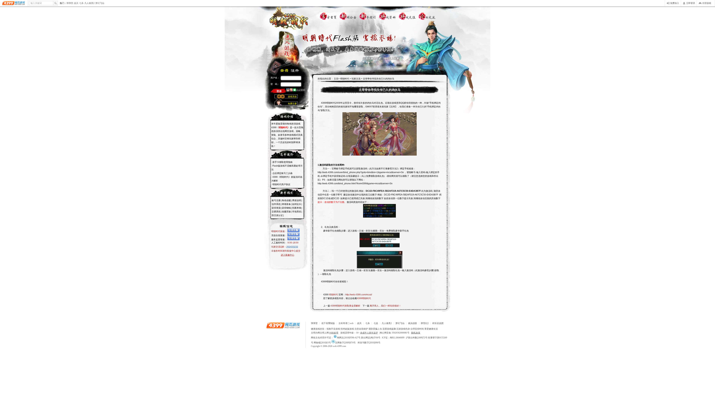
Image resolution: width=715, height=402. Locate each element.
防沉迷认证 (277, 215)
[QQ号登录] (288, 90)
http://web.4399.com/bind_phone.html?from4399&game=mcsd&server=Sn (355, 183)
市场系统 (296, 211)
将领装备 (286, 204)
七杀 (81, 3)
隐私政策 (415, 332)
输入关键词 (36, 3)
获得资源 (276, 208)
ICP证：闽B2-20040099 (393, 337)
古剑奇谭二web (346, 323)
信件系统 (276, 204)
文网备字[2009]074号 (345, 342)
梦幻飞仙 (99, 3)
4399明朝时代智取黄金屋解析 (345, 305)
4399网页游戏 (14, 3)
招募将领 (296, 208)
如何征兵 (296, 204)
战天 (76, 3)
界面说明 (296, 200)
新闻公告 (347, 15)
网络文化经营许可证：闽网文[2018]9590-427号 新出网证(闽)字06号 (345, 337)
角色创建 (286, 200)
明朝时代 (344, 78)
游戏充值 (407, 15)
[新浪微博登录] (291, 90)
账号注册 (276, 200)
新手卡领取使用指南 (282, 162)
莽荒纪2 (425, 323)
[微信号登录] (294, 90)
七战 (376, 323)
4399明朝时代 (364, 298)
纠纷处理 (333, 332)
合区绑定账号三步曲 (282, 173)
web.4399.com (339, 346)
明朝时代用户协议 (281, 184)
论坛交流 (427, 15)
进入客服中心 (287, 255)
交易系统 (276, 211)
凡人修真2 (89, 3)
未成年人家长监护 (369, 332)
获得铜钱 (286, 208)
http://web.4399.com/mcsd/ (358, 294)
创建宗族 (286, 211)
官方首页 (326, 15)
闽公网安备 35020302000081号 (394, 332)
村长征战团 (438, 323)
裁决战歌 (412, 323)
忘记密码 (300, 90)
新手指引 (367, 15)
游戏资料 (387, 15)
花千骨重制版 (328, 323)
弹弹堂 (69, 3)
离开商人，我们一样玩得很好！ (385, 305)
